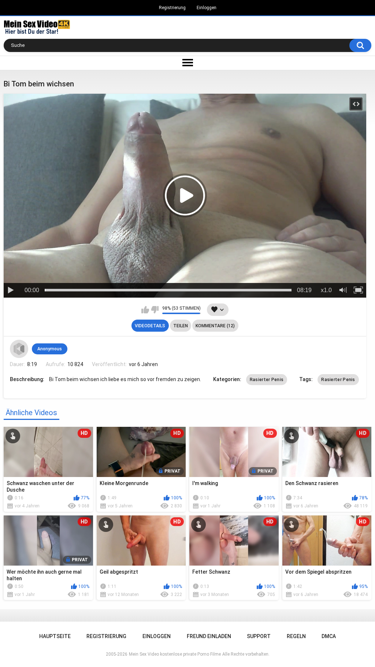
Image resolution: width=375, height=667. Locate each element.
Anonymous (49, 348)
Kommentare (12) (215, 325)
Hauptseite (55, 636)
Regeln (296, 636)
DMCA (329, 636)
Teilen (180, 325)
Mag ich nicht (155, 309)
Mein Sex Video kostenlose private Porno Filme (175, 654)
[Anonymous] (19, 349)
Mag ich (145, 309)
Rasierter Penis (267, 379)
